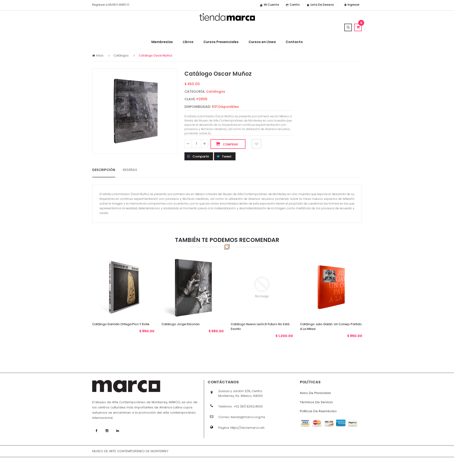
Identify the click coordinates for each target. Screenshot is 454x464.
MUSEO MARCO (118, 5)
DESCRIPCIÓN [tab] (103, 169)
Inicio (100, 55)
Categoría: (194, 91)
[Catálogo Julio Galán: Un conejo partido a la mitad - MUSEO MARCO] (331, 287)
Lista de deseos (322, 5)
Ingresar (353, 5)
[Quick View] (128, 310)
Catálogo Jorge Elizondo (181, 324)
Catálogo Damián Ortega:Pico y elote (120, 324)
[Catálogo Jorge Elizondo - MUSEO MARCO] (193, 287)
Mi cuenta (271, 5)
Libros (188, 41)
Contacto (294, 41)
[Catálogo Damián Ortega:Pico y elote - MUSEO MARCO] (123, 287)
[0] (358, 27)
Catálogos (121, 55)
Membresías (162, 41)
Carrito (295, 5)
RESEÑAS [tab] (130, 169)
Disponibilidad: (197, 107)
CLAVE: (190, 99)
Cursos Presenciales (221, 41)
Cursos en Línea (262, 41)
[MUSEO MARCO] (227, 17)
